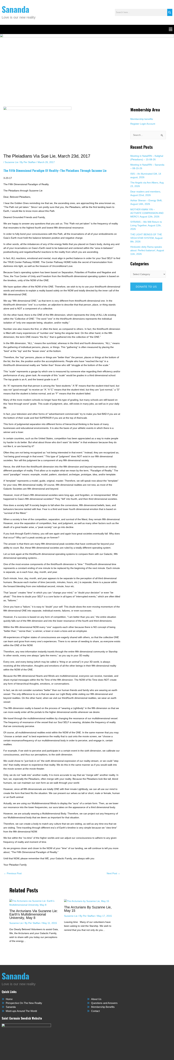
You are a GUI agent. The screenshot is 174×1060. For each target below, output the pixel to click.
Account (150, 123)
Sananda (15, 9)
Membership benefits (141, 119)
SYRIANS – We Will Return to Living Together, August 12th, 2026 (146, 225)
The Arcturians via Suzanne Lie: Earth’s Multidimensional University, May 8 (33, 914)
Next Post (113, 873)
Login (143, 123)
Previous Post (13, 873)
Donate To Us (146, 286)
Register (134, 123)
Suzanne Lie (11, 162)
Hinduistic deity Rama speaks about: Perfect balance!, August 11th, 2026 (147, 250)
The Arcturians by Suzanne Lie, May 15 (88, 908)
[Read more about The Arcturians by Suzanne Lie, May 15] (86, 901)
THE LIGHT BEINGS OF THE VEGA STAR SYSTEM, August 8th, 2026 (146, 238)
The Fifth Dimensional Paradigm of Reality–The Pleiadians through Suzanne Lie (55, 170)
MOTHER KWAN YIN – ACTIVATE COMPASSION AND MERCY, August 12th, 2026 (146, 213)
